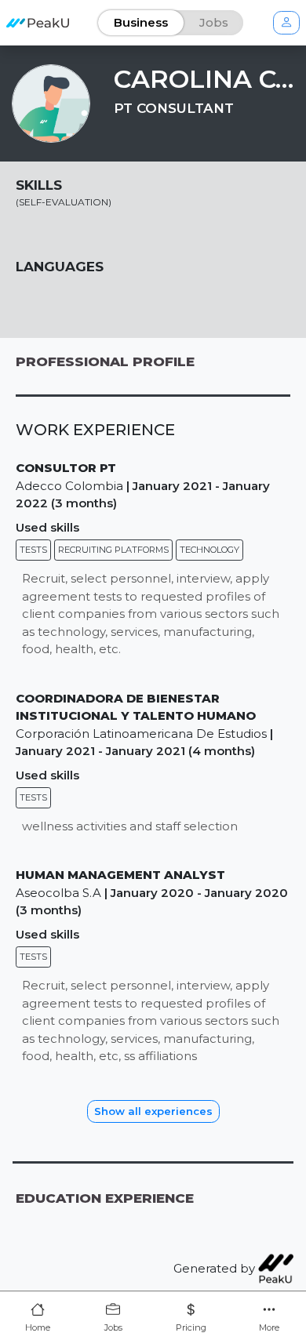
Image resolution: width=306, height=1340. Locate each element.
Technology (209, 549)
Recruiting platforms (113, 549)
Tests (33, 549)
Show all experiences (153, 1111)
